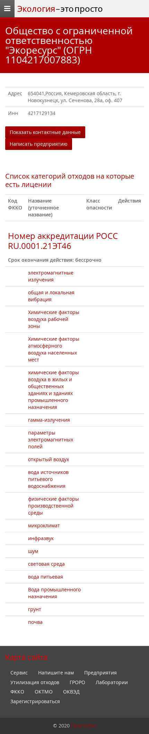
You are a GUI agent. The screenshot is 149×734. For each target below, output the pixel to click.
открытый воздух (48, 459)
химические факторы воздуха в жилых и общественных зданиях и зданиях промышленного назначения (53, 389)
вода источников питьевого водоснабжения (48, 479)
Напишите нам (56, 672)
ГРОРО (77, 682)
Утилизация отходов (34, 682)
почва (35, 622)
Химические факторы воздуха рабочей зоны (53, 319)
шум (33, 551)
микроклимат (44, 525)
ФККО (17, 691)
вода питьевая (45, 576)
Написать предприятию (39, 144)
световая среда (46, 564)
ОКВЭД (71, 691)
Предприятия (100, 672)
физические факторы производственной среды (53, 505)
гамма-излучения (49, 420)
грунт (34, 609)
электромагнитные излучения (50, 276)
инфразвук (41, 538)
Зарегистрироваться (35, 701)
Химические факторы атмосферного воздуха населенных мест (53, 349)
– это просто (60, 8)
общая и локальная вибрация (51, 296)
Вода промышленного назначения (54, 593)
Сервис (19, 672)
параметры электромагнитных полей (50, 439)
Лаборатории (112, 682)
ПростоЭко (83, 725)
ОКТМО (44, 691)
